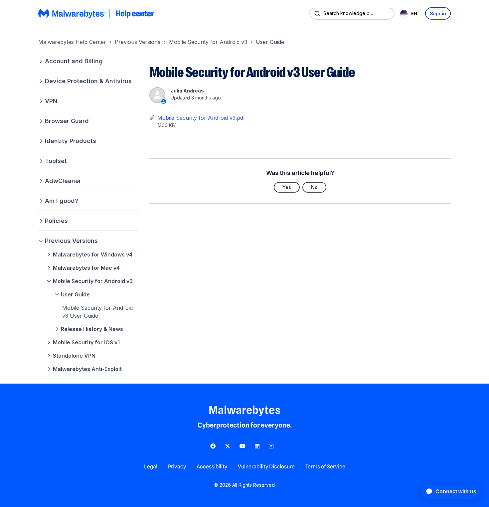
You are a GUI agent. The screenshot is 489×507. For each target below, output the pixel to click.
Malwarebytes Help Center (72, 42)
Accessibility (212, 466)
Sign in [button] (438, 13)
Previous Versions (137, 42)
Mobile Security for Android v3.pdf (201, 117)
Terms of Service (325, 466)
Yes (286, 187)
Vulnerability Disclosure (266, 466)
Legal (150, 466)
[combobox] (410, 13)
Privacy (177, 466)
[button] (88, 61)
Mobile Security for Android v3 (208, 42)
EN (414, 13)
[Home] (96, 14)
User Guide (270, 42)
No (314, 187)
